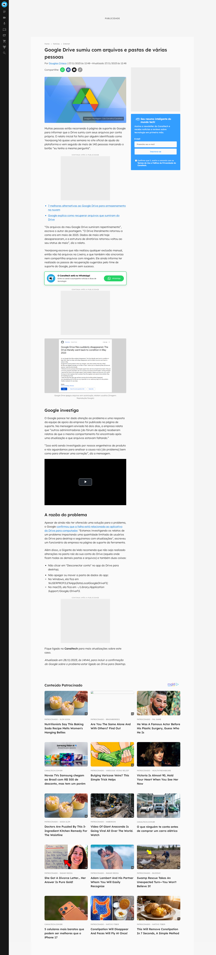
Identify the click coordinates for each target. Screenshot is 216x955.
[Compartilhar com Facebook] (68, 69)
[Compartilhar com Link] (80, 69)
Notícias (56, 44)
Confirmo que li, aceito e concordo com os (157, 163)
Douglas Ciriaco (58, 63)
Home (47, 44)
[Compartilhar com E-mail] (74, 69)
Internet (66, 44)
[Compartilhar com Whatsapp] (62, 69)
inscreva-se (155, 151)
